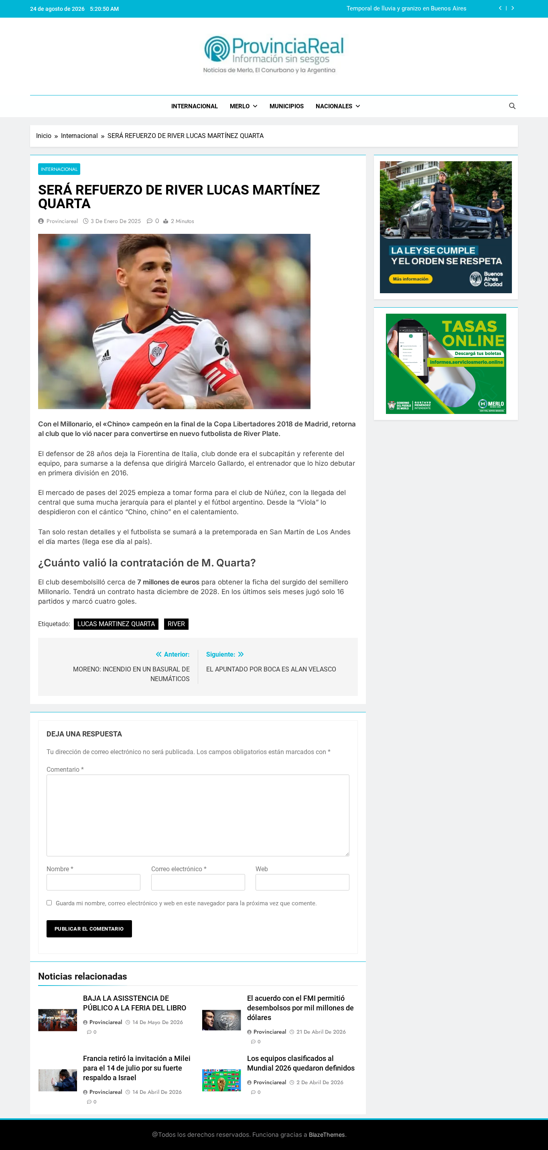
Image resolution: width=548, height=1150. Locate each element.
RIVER (176, 624)
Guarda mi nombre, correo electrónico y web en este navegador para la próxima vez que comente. (186, 903)
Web (262, 869)
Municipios (287, 106)
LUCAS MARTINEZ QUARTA (116, 624)
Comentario (65, 769)
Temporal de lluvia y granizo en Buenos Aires (407, 9)
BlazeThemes (327, 1134)
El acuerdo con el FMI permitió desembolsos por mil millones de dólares (300, 1008)
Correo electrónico (179, 869)
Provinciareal (62, 221)
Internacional (194, 106)
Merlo (240, 106)
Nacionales (334, 106)
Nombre (60, 869)
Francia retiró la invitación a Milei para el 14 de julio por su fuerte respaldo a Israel (137, 1068)
